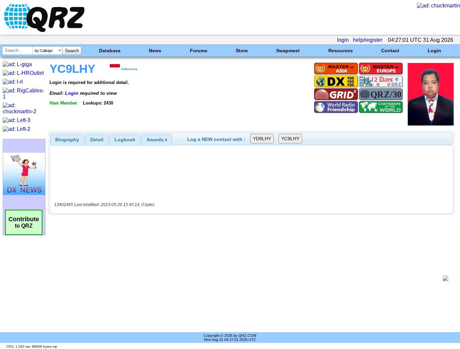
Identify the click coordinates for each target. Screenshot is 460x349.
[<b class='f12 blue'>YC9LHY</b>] (430, 124)
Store (242, 50)
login (343, 40)
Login (434, 50)
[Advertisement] (247, 278)
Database (110, 50)
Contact (390, 50)
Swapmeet (288, 50)
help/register (368, 40)
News (155, 50)
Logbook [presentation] (124, 139)
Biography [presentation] (67, 139)
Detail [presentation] (96, 139)
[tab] (67, 139)
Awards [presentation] (156, 139)
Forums (198, 50)
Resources (340, 50)
